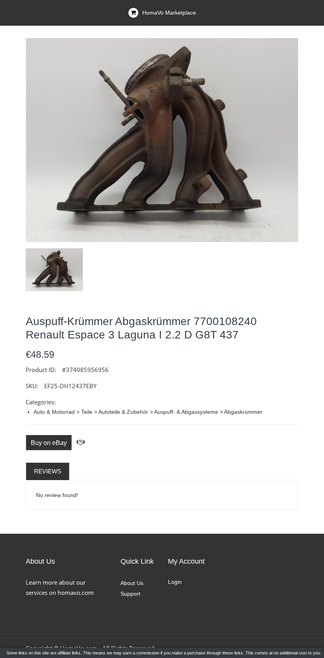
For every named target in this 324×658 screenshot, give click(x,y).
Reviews (47, 471)
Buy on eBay (49, 442)
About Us (132, 583)
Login (175, 582)
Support (130, 594)
